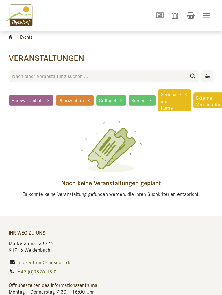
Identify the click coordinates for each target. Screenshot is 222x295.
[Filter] (207, 76)
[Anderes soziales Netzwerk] (159, 15)
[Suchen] (192, 76)
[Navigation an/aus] (206, 15)
